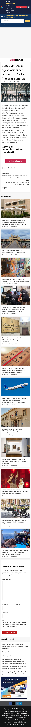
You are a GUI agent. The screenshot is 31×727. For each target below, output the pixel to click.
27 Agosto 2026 (14, 254)
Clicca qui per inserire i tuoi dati (8, 24)
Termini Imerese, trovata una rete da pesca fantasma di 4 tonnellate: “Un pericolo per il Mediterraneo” (15, 552)
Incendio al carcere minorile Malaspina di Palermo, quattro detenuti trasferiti (13, 431)
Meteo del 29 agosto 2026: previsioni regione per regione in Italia (14, 667)
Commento (6, 580)
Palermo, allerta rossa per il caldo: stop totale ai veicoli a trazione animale (14, 522)
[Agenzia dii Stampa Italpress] (14, 688)
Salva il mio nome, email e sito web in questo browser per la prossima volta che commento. (15, 624)
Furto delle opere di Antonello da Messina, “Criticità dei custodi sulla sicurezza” (14, 461)
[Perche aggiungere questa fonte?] (28, 7)
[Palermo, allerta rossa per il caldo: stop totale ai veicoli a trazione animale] (15, 508)
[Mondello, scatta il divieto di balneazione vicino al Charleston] (15, 239)
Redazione (6, 81)
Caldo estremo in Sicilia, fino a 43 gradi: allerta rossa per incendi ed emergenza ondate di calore (13, 370)
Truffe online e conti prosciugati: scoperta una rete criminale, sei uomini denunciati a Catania (13, 309)
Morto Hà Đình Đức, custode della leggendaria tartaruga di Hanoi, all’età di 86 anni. (15, 646)
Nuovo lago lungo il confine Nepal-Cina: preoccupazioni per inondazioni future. (15, 673)
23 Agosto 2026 (14, 556)
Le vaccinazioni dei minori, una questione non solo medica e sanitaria (15, 280)
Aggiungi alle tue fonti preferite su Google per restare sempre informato (10, 7)
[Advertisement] (15, 42)
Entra (27, 21)
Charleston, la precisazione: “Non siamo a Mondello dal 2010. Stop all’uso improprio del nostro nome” (14, 222)
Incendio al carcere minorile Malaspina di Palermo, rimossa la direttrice (13, 340)
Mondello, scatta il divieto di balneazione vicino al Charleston (13, 251)
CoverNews (11, 724)
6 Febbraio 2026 (16, 81)
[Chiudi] (4, 7)
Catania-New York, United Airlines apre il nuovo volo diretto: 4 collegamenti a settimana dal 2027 (14, 400)
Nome (5, 605)
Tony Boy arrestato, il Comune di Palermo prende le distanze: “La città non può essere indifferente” (15, 492)
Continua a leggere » (15, 161)
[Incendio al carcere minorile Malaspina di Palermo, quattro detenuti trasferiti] (15, 417)
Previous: (14, 176)
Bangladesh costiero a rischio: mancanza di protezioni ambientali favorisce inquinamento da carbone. (14, 661)
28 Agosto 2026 (14, 226)
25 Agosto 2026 (14, 435)
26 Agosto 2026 (14, 313)
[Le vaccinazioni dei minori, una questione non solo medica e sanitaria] (15, 267)
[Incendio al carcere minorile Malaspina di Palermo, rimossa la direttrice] (15, 326)
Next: (17, 182)
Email (18, 605)
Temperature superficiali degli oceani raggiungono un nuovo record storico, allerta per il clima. (14, 654)
